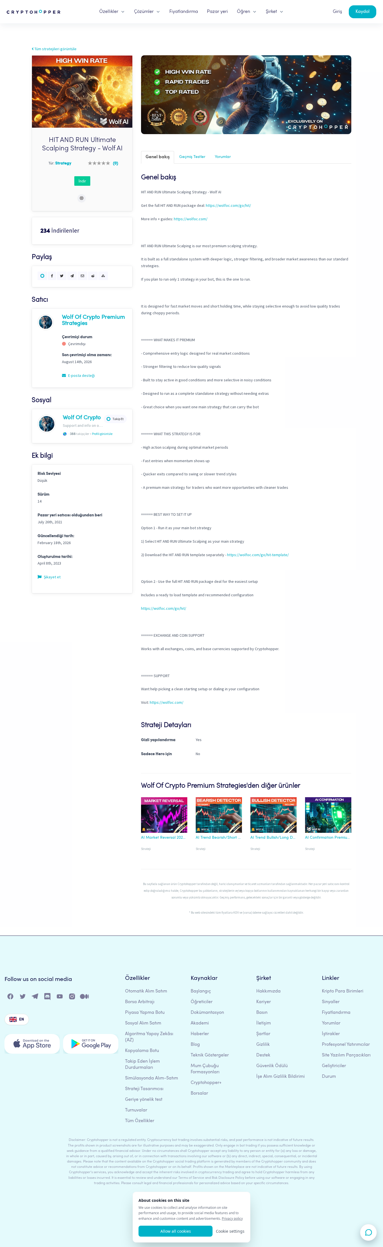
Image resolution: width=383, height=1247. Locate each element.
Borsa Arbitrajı (139, 1002)
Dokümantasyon (207, 1012)
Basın (261, 1012)
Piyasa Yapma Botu (145, 1012)
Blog (195, 1044)
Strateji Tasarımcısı (144, 1089)
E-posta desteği (81, 375)
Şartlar (263, 1034)
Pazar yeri (217, 12)
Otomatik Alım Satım (146, 991)
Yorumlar (223, 157)
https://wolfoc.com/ (190, 218)
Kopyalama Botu (142, 1051)
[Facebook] (10, 998)
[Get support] (368, 1232)
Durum (329, 1076)
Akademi (200, 1023)
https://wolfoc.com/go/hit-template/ (258, 554)
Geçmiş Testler (192, 157)
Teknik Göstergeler (210, 1055)
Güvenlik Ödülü (272, 1066)
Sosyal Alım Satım (143, 1023)
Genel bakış (158, 157)
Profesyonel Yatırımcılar (346, 1044)
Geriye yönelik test (143, 1099)
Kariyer (263, 1002)
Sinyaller (331, 1002)
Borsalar (199, 1093)
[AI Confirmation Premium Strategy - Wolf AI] (328, 816)
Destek (263, 1055)
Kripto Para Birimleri (342, 991)
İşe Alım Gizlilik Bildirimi (280, 1076)
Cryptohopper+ (206, 1083)
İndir (82, 181)
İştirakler (331, 1034)
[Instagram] (72, 998)
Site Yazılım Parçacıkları (346, 1055)
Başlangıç (201, 991)
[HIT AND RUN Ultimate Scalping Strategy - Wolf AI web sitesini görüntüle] (81, 198)
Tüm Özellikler (139, 1121)
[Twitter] (23, 998)
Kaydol (363, 12)
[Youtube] (60, 998)
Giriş (337, 12)
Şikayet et (52, 576)
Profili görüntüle (102, 434)
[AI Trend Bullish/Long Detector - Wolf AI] (273, 816)
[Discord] (47, 998)
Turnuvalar (136, 1110)
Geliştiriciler (334, 1066)
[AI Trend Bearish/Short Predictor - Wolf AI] (219, 816)
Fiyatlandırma (183, 12)
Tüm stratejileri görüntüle (55, 48)
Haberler (200, 1034)
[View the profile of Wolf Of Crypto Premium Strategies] (46, 321)
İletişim (263, 1023)
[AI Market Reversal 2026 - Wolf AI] (164, 816)
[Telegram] (35, 998)
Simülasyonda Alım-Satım (151, 1078)
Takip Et (118, 419)
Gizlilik (263, 1044)
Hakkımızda (268, 991)
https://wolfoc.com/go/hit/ (228, 205)
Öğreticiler (202, 1002)
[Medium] (85, 998)
